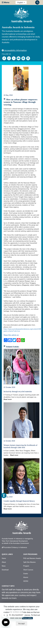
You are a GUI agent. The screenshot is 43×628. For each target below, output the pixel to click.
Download (5, 570)
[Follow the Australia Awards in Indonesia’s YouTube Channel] (18, 58)
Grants (25, 573)
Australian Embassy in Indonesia (15, 547)
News (4, 566)
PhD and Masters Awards (32, 558)
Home (4, 558)
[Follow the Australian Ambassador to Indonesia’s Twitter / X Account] (13, 58)
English (20, 2)
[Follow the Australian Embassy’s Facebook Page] (4, 58)
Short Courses (28, 570)
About (4, 562)
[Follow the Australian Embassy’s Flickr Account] (23, 58)
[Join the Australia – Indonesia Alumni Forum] (28, 58)
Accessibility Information (15, 50)
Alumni (25, 577)
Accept (21, 623)
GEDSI (25, 581)
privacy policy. (27, 618)
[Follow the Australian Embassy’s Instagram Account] (9, 58)
